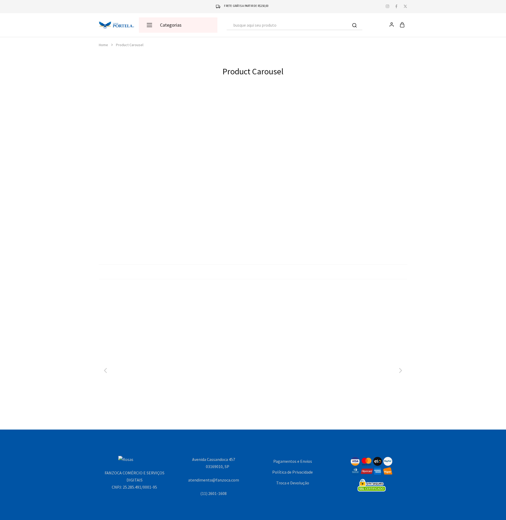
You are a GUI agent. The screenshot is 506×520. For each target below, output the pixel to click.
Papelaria (291, 215)
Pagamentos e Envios (292, 461)
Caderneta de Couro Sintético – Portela (291, 225)
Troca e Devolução (292, 482)
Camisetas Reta (221, 377)
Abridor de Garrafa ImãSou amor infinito (368, 225)
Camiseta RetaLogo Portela (221, 387)
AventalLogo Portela (285, 387)
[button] (137, 204)
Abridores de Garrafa (368, 215)
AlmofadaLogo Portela (349, 387)
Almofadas (348, 377)
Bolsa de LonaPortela (137, 225)
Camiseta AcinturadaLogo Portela (157, 387)
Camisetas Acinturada (157, 377)
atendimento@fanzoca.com (213, 480)
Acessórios (137, 215)
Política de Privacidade (292, 472)
